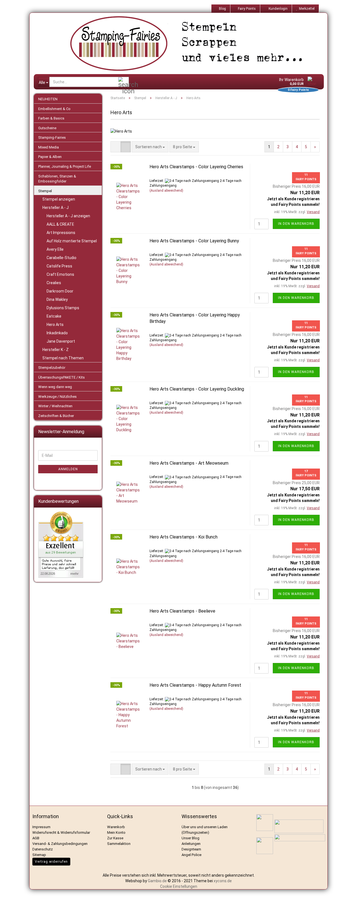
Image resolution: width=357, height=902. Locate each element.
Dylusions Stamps (63, 308)
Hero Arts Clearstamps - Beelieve (182, 611)
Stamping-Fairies (52, 137)
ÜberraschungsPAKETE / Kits (61, 377)
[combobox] (150, 146)
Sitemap (39, 855)
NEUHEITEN (47, 99)
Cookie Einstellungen (178, 886)
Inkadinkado (57, 333)
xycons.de (223, 881)
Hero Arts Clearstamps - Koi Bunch (183, 537)
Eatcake (54, 316)
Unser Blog (190, 838)
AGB (35, 838)
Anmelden (68, 469)
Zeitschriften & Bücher (56, 416)
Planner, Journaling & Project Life (64, 166)
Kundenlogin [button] (277, 9)
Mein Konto (116, 832)
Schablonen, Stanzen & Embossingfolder (57, 179)
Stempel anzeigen (58, 199)
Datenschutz (42, 849)
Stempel (45, 191)
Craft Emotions (60, 274)
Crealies (54, 283)
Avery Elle (55, 249)
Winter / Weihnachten (55, 406)
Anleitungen (191, 844)
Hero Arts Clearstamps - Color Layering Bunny (194, 240)
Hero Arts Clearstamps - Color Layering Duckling (196, 389)
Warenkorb (116, 827)
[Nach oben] (346, 893)
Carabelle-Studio (61, 257)
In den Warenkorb (296, 224)
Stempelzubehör (51, 367)
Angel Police (192, 855)
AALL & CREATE (60, 224)
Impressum (41, 827)
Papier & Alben (50, 157)
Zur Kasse (115, 838)
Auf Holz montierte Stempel (72, 241)
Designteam (191, 849)
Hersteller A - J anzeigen (68, 216)
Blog (222, 9)
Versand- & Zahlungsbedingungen (60, 844)
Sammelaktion (119, 844)
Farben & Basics (51, 118)
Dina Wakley (57, 299)
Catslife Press (59, 266)
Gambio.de (157, 881)
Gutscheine (47, 128)
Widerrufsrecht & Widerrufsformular (61, 832)
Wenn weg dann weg (55, 387)
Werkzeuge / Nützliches (57, 396)
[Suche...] (123, 82)
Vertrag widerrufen (51, 862)
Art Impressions (61, 232)
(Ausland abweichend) (166, 190)
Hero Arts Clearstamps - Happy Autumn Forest (195, 685)
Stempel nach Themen (63, 358)
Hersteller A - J (55, 207)
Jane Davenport (61, 341)
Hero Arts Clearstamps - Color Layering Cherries (196, 166)
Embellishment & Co (54, 109)
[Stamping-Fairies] (183, 43)
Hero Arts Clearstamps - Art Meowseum (188, 463)
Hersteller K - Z (55, 349)
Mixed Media (48, 147)
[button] (115, 146)
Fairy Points (246, 9)
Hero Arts (55, 324)
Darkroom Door (60, 291)
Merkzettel (306, 9)
